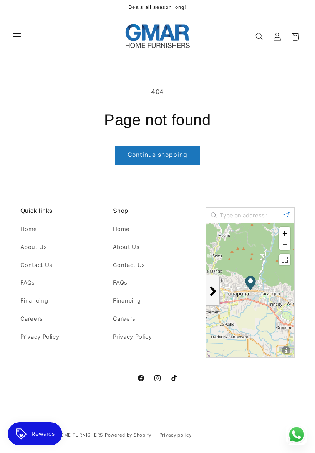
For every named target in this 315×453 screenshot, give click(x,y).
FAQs (27, 282)
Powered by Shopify (128, 435)
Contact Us (36, 265)
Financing (34, 300)
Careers (31, 318)
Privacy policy (175, 435)
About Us (33, 247)
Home (29, 229)
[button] (17, 37)
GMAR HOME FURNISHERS (72, 435)
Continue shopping (158, 154)
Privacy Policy (40, 336)
